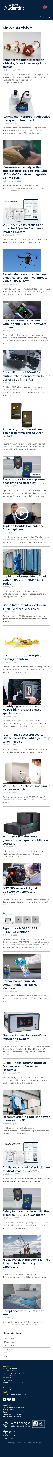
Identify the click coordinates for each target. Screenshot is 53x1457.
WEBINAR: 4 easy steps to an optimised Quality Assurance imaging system (23, 228)
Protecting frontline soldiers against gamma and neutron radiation (23, 432)
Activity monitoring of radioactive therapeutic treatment (26, 118)
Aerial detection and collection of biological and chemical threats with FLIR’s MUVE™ (26, 277)
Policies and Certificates (12, 1417)
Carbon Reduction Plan (12, 1414)
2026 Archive (8, 1338)
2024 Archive (8, 1345)
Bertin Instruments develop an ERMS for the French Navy (24, 606)
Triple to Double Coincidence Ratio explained (23, 527)
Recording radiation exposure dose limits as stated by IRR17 (24, 481)
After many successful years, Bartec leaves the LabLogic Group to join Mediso (26, 738)
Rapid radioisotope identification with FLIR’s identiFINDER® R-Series (26, 580)
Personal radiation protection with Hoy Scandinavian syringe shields (24, 63)
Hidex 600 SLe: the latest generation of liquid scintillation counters (25, 840)
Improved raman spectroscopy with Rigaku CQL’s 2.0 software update (25, 324)
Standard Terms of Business (13, 1407)
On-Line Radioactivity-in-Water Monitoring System (24, 1036)
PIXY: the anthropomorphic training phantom (22, 657)
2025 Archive (8, 1342)
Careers (5, 1412)
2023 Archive (8, 1349)
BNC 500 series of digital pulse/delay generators (20, 889)
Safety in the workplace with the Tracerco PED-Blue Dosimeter (26, 1213)
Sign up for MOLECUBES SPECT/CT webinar (20, 930)
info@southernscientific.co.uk (14, 1394)
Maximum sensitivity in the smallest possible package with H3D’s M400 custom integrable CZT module (25, 172)
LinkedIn (13, 1399)
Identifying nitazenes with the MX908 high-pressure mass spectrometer (24, 709)
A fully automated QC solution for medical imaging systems (26, 1169)
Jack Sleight (37, 1443)
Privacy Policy (8, 1410)
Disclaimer (7, 1405)
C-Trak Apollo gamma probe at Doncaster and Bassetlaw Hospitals (24, 1066)
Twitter (4, 1399)
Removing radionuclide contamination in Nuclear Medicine (21, 984)
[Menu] (26, 17)
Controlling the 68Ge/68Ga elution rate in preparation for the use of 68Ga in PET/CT (26, 376)
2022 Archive (8, 1353)
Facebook (9, 1399)
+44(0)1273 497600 (10, 1390)
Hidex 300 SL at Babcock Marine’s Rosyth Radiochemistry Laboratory (26, 1263)
